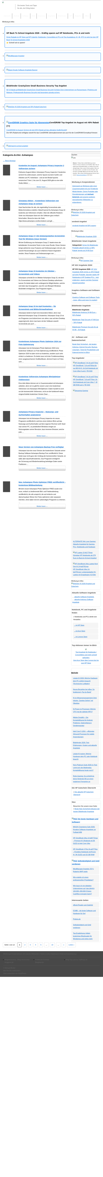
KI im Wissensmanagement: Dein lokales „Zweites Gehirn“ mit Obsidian (85, 700)
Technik (16, 16)
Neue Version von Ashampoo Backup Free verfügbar (41, 447)
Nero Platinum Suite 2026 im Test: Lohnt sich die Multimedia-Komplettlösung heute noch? (85, 767)
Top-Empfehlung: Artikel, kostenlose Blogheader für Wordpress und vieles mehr (83, 936)
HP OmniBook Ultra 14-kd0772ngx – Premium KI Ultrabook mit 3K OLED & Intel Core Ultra (85, 840)
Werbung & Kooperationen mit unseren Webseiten (21, 954)
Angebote (51, 16)
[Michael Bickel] (3, 2)
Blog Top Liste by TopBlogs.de (76, 959)
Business (41, 16)
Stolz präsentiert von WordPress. (15, 973)
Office (87, 16)
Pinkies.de (77, 919)
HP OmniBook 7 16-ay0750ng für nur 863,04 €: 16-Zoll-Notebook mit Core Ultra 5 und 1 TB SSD (85, 368)
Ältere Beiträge (9, 161)
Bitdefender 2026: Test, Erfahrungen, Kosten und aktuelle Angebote (85, 745)
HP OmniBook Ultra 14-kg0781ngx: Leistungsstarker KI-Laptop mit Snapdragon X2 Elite (84, 572)
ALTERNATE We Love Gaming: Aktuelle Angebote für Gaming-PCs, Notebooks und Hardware (84, 544)
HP (70, 16)
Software (25, 16)
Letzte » (71, 945)
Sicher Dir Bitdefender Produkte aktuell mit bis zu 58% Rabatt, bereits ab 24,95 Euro (85, 247)
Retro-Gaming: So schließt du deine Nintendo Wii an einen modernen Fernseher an (83, 778)
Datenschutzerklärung (82, 175)
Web (33, 16)
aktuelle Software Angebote (84, 597)
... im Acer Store (79, 631)
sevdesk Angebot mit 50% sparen (84, 225)
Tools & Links (45, 954)
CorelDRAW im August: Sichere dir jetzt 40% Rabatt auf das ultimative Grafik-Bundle (36, 130)
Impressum (55, 954)
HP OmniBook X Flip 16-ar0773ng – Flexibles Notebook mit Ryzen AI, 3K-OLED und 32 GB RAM (85, 851)
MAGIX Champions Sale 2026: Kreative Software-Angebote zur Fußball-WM (84, 829)
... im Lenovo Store (80, 637)
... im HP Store (79, 625)
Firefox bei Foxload (42, 959)
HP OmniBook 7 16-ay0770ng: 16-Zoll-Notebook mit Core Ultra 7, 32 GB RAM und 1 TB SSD (85, 382)
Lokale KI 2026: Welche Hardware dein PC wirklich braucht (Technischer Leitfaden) (85, 680)
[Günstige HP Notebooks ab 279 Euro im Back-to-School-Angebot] (83, 552)
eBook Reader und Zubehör (83, 905)
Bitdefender (62, 16)
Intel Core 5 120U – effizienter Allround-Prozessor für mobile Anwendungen (83, 734)
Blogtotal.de (39, 962)
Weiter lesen (42, 187)
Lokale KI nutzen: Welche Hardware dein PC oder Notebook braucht (85, 756)
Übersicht (7, 16)
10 (52, 945)
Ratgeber (78, 16)
